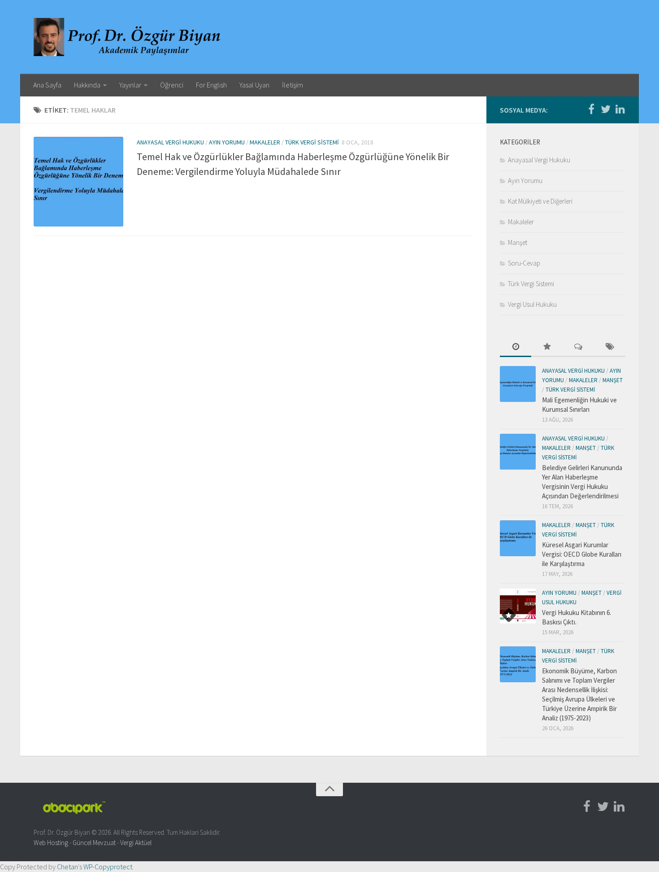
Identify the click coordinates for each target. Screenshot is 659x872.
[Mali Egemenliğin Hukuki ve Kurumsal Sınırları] (518, 384)
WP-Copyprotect (107, 866)
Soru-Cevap (524, 263)
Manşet (517, 242)
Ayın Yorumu (227, 142)
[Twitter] (605, 109)
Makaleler (265, 142)
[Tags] (609, 347)
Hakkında (87, 84)
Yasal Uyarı (254, 84)
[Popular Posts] (547, 347)
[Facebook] (591, 109)
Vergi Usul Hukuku (532, 304)
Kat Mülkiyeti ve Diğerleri (540, 201)
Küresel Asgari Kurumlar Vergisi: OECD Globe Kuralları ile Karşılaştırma (581, 554)
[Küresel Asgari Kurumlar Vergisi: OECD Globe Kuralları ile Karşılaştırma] (518, 538)
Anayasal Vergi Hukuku (170, 142)
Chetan (67, 866)
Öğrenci (171, 84)
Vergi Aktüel (136, 842)
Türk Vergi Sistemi (312, 142)
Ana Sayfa (47, 84)
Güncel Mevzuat (94, 842)
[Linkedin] (620, 109)
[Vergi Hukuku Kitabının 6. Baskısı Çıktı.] (518, 606)
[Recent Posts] (515, 347)
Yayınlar (130, 84)
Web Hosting (51, 842)
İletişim (292, 84)
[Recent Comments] (578, 347)
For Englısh (211, 84)
